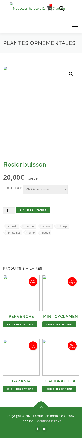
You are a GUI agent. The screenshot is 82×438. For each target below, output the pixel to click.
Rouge (46, 232)
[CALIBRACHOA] (60, 357)
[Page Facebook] (38, 429)
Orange (63, 226)
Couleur (13, 188)
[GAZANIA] (21, 357)
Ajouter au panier (33, 210)
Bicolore (30, 226)
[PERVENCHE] (21, 293)
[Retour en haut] (41, 407)
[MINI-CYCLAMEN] (60, 293)
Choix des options (20, 324)
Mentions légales (49, 421)
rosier (31, 232)
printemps (14, 232)
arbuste (12, 226)
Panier (51, 5)
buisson (46, 226)
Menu (75, 25)
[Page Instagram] (45, 429)
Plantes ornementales (39, 43)
